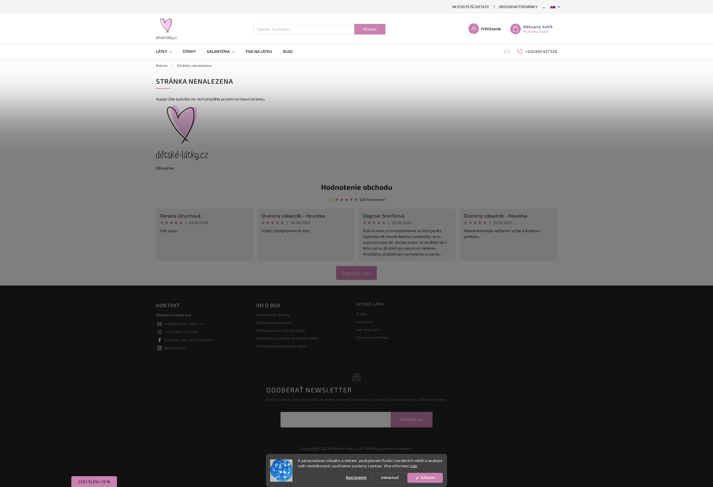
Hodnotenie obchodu (356, 187)
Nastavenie (356, 478)
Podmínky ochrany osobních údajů (287, 338)
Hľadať (370, 29)
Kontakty (364, 321)
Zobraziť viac (356, 273)
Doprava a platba (372, 337)
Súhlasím (428, 477)
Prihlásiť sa (412, 419)
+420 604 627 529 (180, 331)
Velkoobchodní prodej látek (281, 346)
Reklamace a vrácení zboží (280, 330)
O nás (361, 314)
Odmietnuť (390, 477)
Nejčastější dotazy (470, 6)
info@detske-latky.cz (184, 323)
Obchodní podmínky (518, 6)
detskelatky (175, 348)
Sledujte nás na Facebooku (189, 340)
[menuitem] (166, 51)
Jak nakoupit (368, 329)
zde (414, 466)
